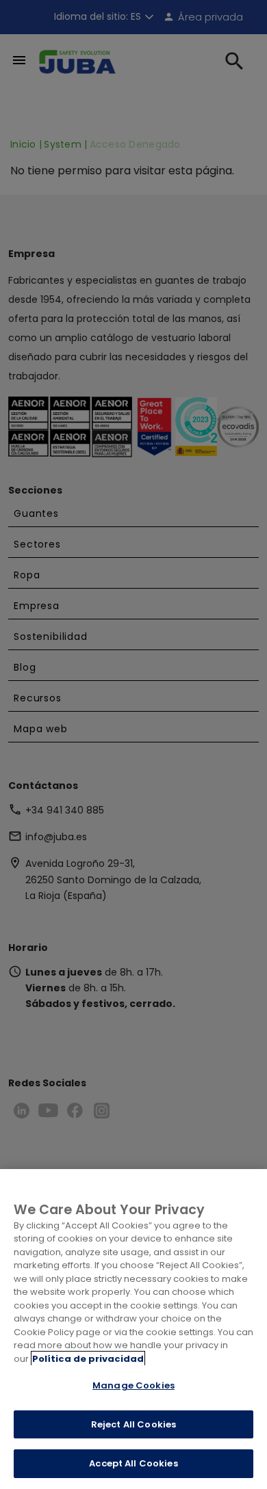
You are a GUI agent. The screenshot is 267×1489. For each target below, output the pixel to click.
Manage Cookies (133, 1385)
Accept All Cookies (133, 1463)
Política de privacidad (88, 1358)
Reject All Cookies (133, 1424)
